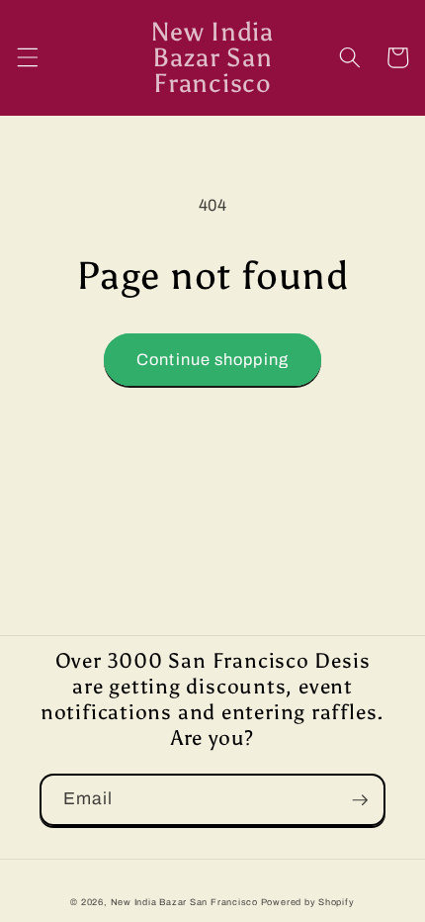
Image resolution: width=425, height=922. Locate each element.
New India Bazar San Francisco (184, 902)
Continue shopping (212, 359)
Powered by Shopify (308, 902)
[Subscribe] (359, 800)
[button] (26, 57)
